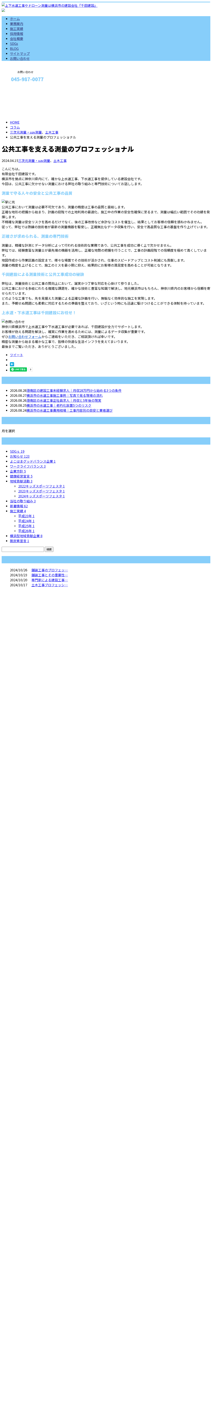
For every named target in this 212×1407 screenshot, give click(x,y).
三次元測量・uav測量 (26, 132)
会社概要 (16, 38)
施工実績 (16, 28)
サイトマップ (20, 53)
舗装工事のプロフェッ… (49, 569)
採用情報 (16, 33)
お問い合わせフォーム (24, 336)
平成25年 (26, 525)
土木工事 (51, 132)
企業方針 (18, 471)
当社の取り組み (23, 500)
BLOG (14, 48)
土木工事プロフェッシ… (49, 584)
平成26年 (26, 530)
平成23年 (26, 515)
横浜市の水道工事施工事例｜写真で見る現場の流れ (64, 395)
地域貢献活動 (21, 481)
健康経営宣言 (21, 476)
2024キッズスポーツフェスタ (41, 496)
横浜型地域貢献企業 (26, 535)
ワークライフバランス (28, 466)
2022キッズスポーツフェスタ (41, 486)
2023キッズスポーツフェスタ (41, 491)
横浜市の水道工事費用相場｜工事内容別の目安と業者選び (69, 410)
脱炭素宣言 (19, 540)
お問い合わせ (20, 58)
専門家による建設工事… (49, 579)
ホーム (15, 18)
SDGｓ (17, 451)
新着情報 (19, 505)
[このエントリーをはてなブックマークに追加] (12, 364)
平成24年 (26, 520)
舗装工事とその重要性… (49, 574)
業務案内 (16, 23)
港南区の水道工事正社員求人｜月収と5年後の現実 (63, 400)
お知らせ (20, 456)
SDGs (14, 43)
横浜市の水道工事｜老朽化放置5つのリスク (58, 405)
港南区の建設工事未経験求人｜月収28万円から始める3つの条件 (74, 390)
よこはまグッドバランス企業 (33, 461)
